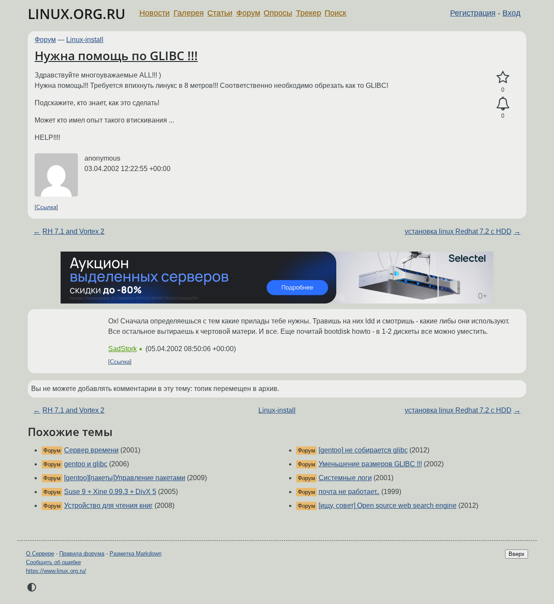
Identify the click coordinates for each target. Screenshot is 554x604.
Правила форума (81, 553)
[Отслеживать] (502, 104)
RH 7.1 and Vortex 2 (73, 231)
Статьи (219, 13)
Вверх (517, 554)
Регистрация (473, 13)
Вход (511, 13)
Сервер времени (91, 450)
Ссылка (46, 207)
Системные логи (345, 477)
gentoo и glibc (85, 464)
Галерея (189, 13)
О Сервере (40, 553)
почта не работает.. (349, 491)
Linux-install (84, 39)
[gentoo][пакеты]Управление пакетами (124, 477)
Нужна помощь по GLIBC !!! (116, 55)
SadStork (122, 348)
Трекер (308, 13)
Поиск (335, 13)
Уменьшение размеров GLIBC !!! (370, 464)
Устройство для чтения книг (108, 505)
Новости (154, 13)
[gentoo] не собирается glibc (363, 450)
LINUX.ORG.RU (77, 13)
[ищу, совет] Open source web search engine (388, 505)
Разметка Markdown (135, 553)
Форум (248, 13)
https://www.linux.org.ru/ (56, 571)
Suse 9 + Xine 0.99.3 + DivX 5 (110, 491)
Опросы (278, 13)
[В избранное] (502, 77)
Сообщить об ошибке (53, 562)
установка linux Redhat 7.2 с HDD (458, 231)
